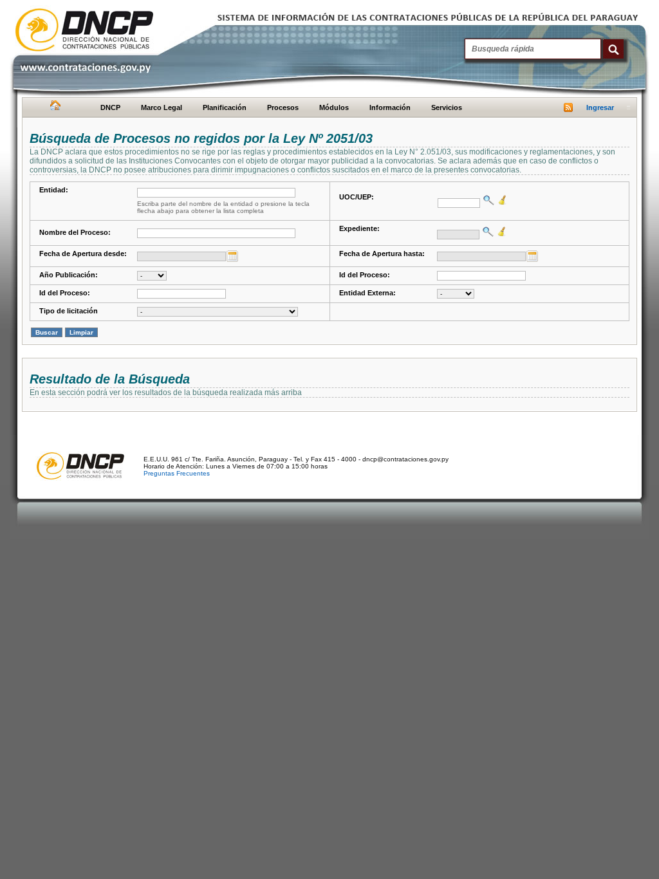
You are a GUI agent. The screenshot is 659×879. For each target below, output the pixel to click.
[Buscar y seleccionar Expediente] (486, 232)
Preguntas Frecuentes (177, 473)
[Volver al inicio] (53, 108)
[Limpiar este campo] (501, 200)
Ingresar (600, 107)
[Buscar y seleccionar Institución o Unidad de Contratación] (487, 200)
